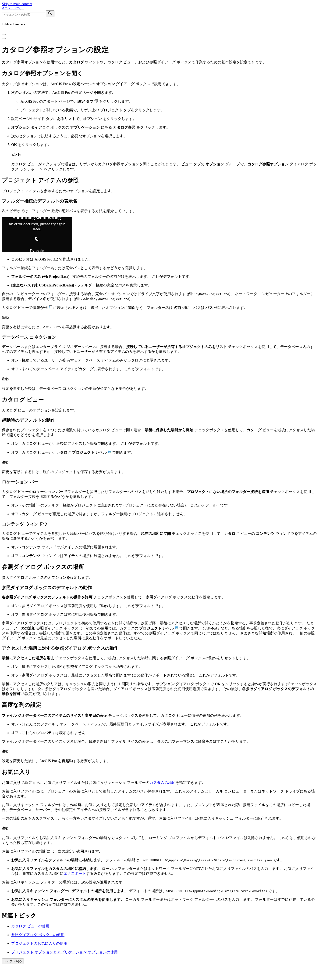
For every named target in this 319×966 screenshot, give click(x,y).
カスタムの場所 (162, 783)
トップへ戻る (13, 961)
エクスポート (75, 874)
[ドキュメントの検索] (50, 13)
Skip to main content (17, 4)
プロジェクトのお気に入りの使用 (39, 943)
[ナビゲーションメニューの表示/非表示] (22, 9)
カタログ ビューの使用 (30, 926)
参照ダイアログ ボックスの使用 (37, 935)
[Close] (4, 34)
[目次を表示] (4, 38)
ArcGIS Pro (11, 8)
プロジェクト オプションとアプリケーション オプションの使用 (64, 952)
